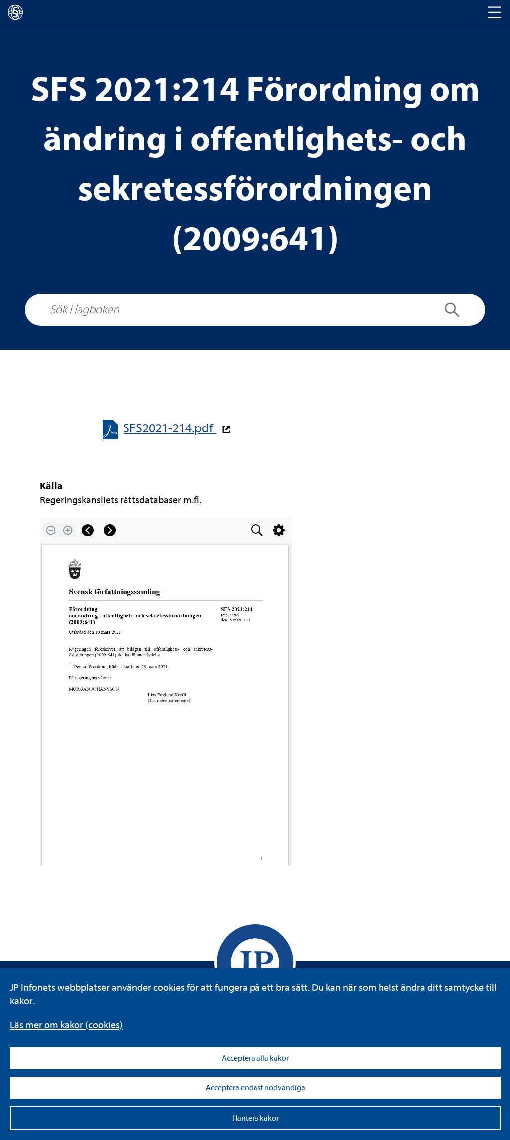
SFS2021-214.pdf (169, 428)
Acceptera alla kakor (255, 1058)
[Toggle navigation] (494, 12)
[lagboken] (15, 12)
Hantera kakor (255, 1118)
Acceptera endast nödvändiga (255, 1087)
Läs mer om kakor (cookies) (66, 1025)
